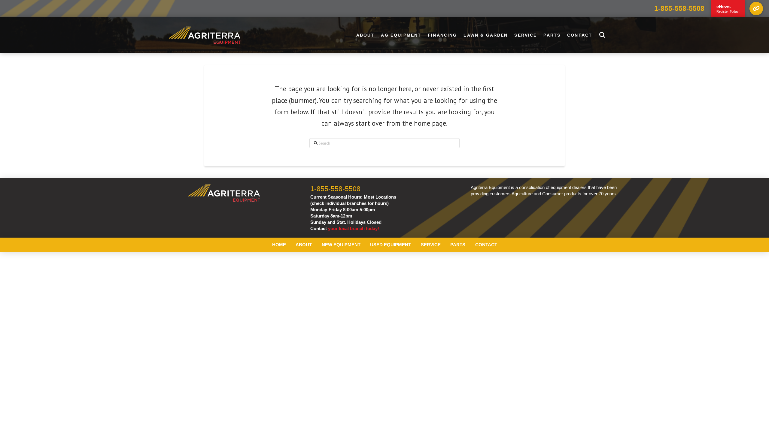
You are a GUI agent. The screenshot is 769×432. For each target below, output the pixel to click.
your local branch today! (353, 228)
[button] (756, 8)
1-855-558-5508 (679, 8)
